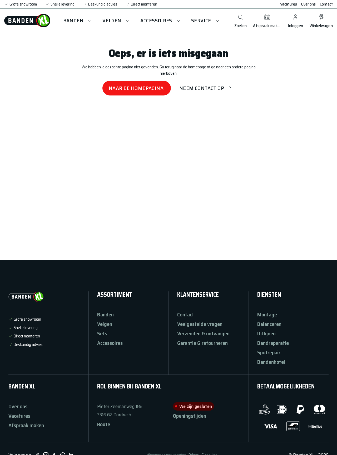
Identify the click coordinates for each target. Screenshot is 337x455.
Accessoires (110, 343)
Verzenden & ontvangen (203, 333)
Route (103, 424)
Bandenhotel (271, 362)
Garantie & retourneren (202, 343)
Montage (267, 314)
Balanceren (269, 324)
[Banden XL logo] (27, 20)
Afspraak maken (26, 425)
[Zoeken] (240, 17)
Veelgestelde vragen (199, 324)
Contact (326, 4)
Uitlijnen (266, 333)
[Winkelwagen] (321, 17)
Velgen (104, 324)
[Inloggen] (295, 17)
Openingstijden (189, 416)
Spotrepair (268, 352)
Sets (102, 333)
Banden (105, 314)
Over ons (308, 4)
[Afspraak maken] (267, 17)
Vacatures (288, 4)
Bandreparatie (273, 343)
